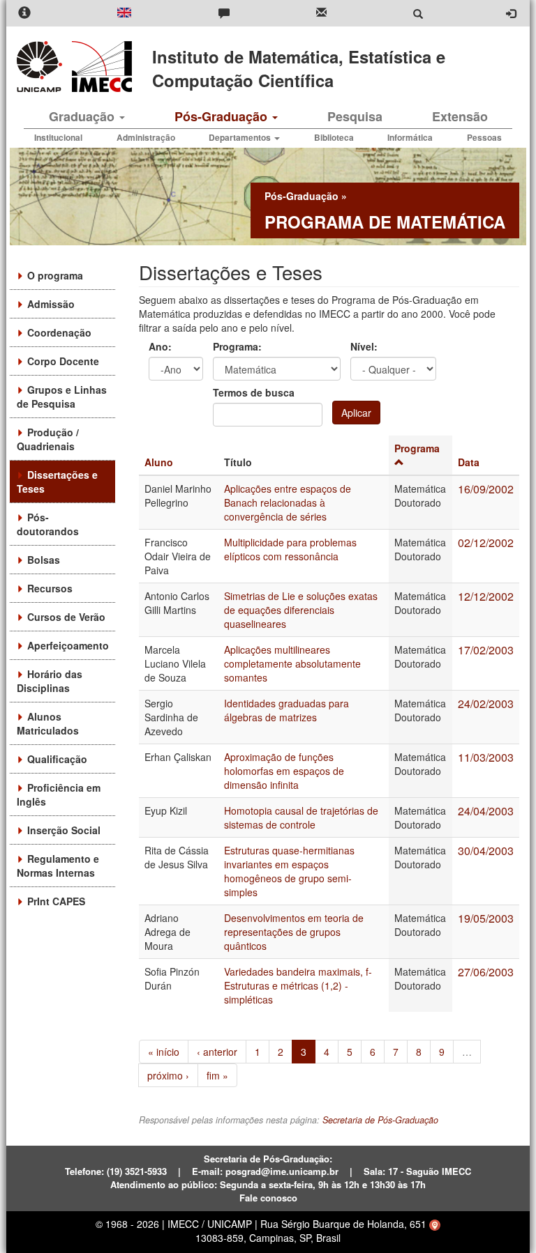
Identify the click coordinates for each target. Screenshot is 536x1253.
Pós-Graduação (222, 116)
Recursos (50, 588)
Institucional (58, 137)
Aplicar (356, 413)
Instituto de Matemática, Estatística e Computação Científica (298, 68)
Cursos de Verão (66, 617)
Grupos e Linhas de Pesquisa (62, 396)
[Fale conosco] (224, 13)
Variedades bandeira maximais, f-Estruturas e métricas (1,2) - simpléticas (298, 985)
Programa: (237, 346)
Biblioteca (334, 137)
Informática (410, 137)
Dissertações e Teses (57, 481)
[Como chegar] (434, 1224)
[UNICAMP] (42, 66)
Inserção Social (63, 830)
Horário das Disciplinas (49, 681)
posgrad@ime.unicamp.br (281, 1171)
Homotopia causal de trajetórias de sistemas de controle (301, 817)
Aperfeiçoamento (68, 645)
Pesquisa (354, 116)
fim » (217, 1075)
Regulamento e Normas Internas (58, 865)
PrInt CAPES (56, 901)
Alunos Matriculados (48, 723)
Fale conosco (268, 1197)
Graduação (83, 116)
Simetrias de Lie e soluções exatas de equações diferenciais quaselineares (301, 610)
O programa (55, 275)
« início (163, 1052)
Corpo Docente (63, 361)
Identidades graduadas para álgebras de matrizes (286, 710)
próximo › (168, 1075)
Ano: (160, 346)
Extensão (460, 116)
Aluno (158, 462)
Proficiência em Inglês (58, 794)
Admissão (51, 304)
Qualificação (57, 759)
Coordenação (59, 332)
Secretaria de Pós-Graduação (380, 1120)
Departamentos (241, 137)
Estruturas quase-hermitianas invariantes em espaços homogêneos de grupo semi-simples (289, 871)
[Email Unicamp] (321, 13)
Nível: (364, 346)
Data (468, 462)
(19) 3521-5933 (137, 1171)
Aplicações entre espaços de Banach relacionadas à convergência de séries (287, 502)
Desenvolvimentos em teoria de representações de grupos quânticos (294, 932)
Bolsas (43, 560)
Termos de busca (254, 392)
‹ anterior (217, 1052)
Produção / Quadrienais (48, 439)
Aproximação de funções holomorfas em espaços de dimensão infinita (284, 771)
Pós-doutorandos (48, 524)
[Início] (99, 66)
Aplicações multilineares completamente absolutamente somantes (292, 663)
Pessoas (484, 137)
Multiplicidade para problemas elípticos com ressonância (290, 549)
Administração (146, 137)
